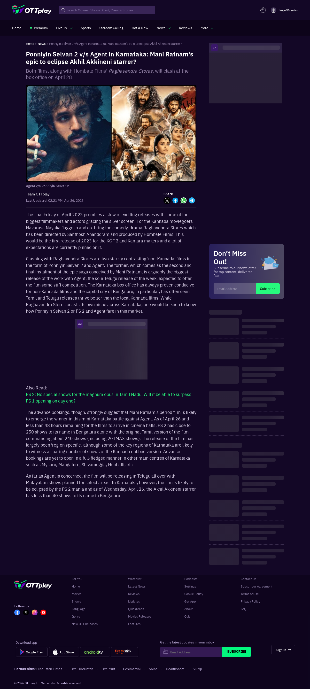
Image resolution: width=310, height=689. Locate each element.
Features (134, 624)
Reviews (134, 594)
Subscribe (267, 288)
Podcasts (190, 579)
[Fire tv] (124, 652)
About (188, 609)
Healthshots (175, 668)
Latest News (137, 586)
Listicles (134, 601)
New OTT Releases (85, 624)
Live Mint (108, 668)
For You (77, 579)
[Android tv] (95, 652)
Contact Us (248, 579)
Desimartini (132, 668)
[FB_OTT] (17, 613)
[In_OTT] (35, 613)
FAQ (243, 609)
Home (76, 586)
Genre (76, 616)
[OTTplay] (32, 10)
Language (78, 609)
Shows (76, 601)
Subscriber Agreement (256, 586)
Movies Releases (139, 616)
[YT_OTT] (43, 613)
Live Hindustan (81, 668)
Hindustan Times (49, 668)
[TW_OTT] (26, 613)
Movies (76, 594)
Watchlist (135, 579)
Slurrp (197, 668)
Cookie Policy (193, 594)
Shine (153, 668)
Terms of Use (250, 594)
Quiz (187, 616)
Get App (190, 601)
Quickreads (136, 609)
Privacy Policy (250, 601)
